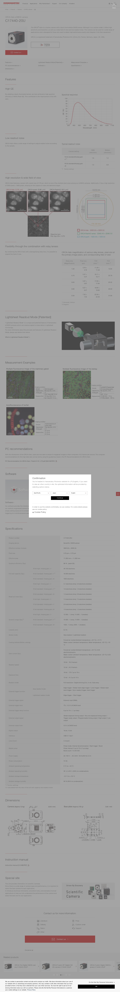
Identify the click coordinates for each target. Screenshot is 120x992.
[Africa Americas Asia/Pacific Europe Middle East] (41, 493)
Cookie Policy (40, 512)
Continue (60, 498)
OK (96, 986)
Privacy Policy (31, 990)
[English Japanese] (79, 493)
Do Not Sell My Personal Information (101, 982)
